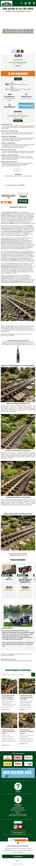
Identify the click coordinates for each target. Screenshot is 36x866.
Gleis (22, 660)
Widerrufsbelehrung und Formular (18, 815)
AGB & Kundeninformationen (18, 810)
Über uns (18, 812)
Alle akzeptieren (18, 856)
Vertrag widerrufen (18, 832)
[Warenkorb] (29, 3)
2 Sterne (16, 118)
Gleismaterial (17, 660)
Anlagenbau (11, 660)
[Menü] (33, 3)
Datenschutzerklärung (18, 808)
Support (18, 791)
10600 (29, 660)
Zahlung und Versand (18, 807)
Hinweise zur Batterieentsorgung (18, 814)
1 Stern (14, 118)
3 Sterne (18, 118)
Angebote (18, 806)
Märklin (5, 660)
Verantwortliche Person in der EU (18, 555)
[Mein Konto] (25, 3)
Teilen (19, 79)
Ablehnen (18, 860)
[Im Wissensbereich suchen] (33, 675)
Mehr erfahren (20, 852)
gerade (26, 660)
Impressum (18, 811)
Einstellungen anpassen (18, 863)
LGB (2, 660)
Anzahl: (18, 65)
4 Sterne (20, 118)
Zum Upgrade (23, 201)
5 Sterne (22, 118)
